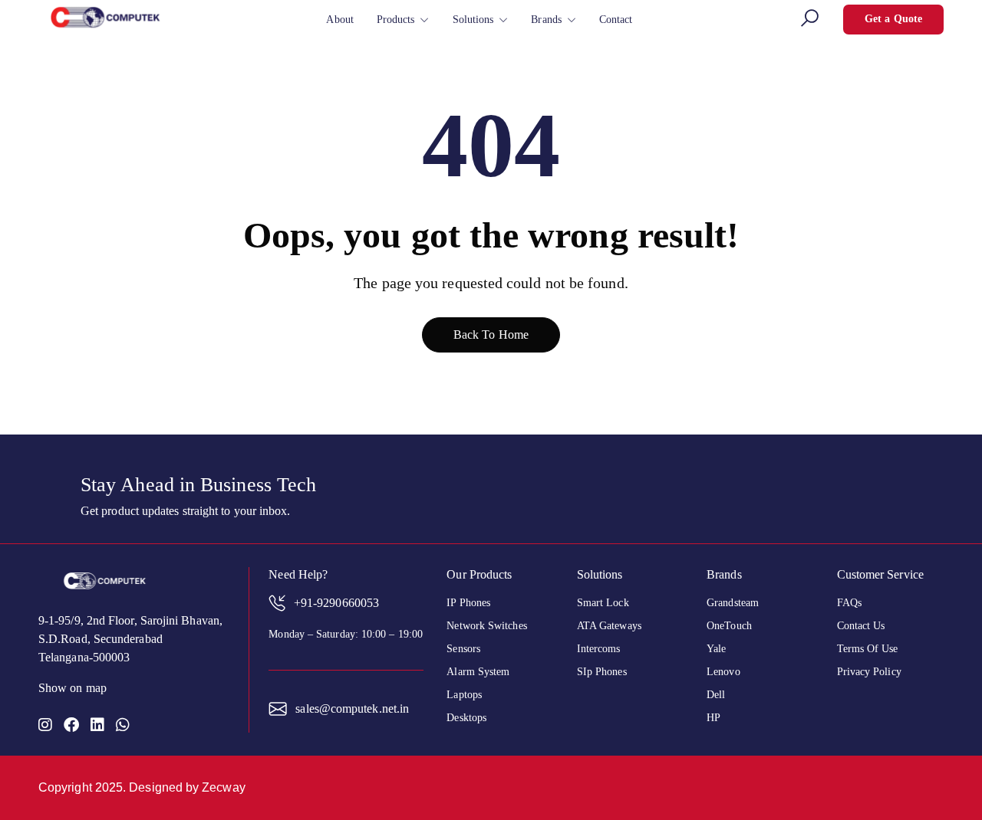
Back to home (491, 334)
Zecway (223, 787)
